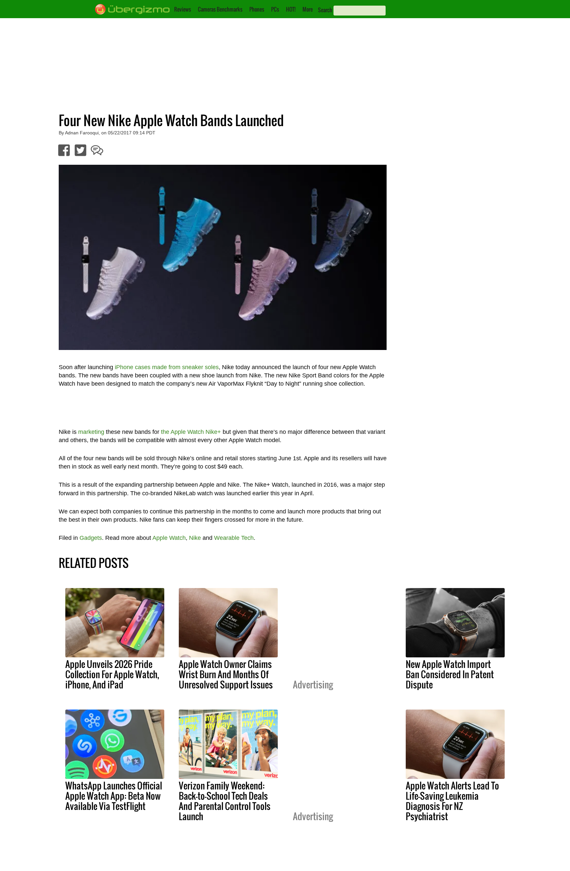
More (307, 9)
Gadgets (90, 538)
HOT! (291, 9)
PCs (275, 9)
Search (325, 10)
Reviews (182, 9)
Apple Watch (169, 538)
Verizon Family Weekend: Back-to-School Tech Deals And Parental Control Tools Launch (224, 801)
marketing (91, 432)
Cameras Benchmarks (220, 9)
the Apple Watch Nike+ (191, 432)
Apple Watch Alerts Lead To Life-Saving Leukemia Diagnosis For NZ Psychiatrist (452, 801)
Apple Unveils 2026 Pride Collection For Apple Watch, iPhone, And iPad (112, 674)
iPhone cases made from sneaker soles (167, 367)
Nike (195, 538)
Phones (256, 9)
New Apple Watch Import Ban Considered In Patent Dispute (450, 674)
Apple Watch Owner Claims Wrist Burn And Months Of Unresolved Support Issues (226, 674)
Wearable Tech (234, 538)
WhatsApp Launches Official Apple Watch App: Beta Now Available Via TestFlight (113, 796)
